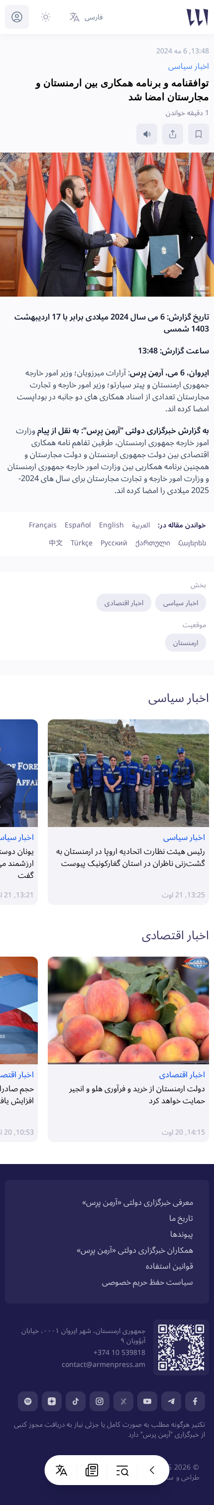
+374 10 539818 (119, 1352)
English (111, 524)
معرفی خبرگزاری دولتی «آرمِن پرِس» (137, 1201)
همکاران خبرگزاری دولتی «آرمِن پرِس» (135, 1249)
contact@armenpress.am (103, 1364)
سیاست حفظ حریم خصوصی (147, 1281)
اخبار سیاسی (180, 602)
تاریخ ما (181, 1217)
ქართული (152, 542)
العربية (141, 524)
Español (78, 524)
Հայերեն (192, 542)
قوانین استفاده (169, 1265)
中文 (56, 542)
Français (43, 524)
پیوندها (181, 1233)
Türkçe (82, 542)
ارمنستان (185, 642)
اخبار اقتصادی (124, 602)
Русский (114, 542)
